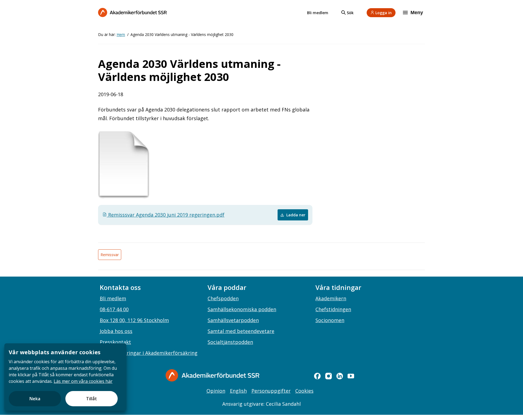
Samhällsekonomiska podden (242, 309)
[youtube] (351, 376)
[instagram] (328, 376)
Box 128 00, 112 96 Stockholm (134, 320)
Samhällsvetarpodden (233, 320)
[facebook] (317, 376)
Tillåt (91, 399)
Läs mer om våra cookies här (83, 381)
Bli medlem (317, 12)
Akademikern (330, 298)
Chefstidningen (333, 309)
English (238, 390)
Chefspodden (223, 298)
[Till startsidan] (132, 12)
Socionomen (329, 320)
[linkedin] (339, 376)
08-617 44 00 (114, 309)
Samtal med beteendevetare (241, 331)
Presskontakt (115, 342)
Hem (121, 34)
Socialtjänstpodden (230, 342)
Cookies (304, 390)
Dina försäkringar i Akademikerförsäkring (148, 353)
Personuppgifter (271, 390)
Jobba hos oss (116, 331)
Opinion (215, 390)
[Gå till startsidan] (212, 375)
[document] (65, 377)
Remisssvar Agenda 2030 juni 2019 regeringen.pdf (165, 214)
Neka (34, 399)
